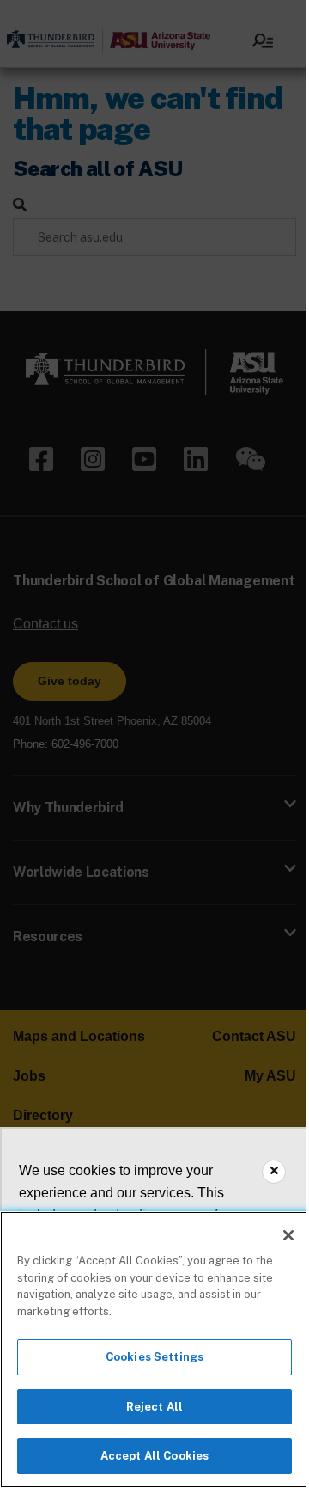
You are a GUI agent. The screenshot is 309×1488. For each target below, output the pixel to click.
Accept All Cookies (154, 1455)
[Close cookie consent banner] (274, 1172)
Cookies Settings (154, 1356)
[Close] (288, 1235)
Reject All (154, 1406)
